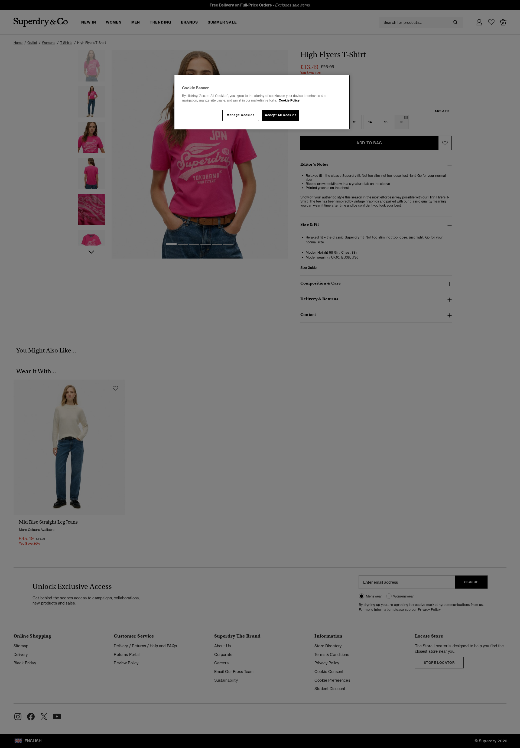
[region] (262, 102)
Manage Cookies (240, 115)
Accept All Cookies (280, 115)
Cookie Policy (289, 100)
